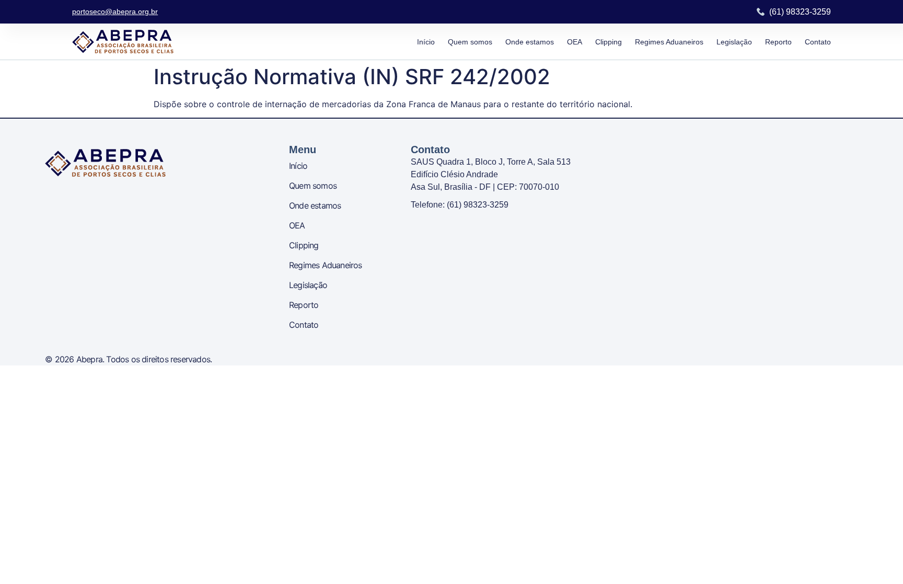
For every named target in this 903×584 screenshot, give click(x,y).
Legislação (734, 42)
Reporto (778, 42)
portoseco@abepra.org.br (115, 11)
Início (426, 42)
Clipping (608, 42)
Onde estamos (529, 42)
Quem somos (470, 42)
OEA (574, 42)
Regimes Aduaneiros (669, 42)
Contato (818, 42)
